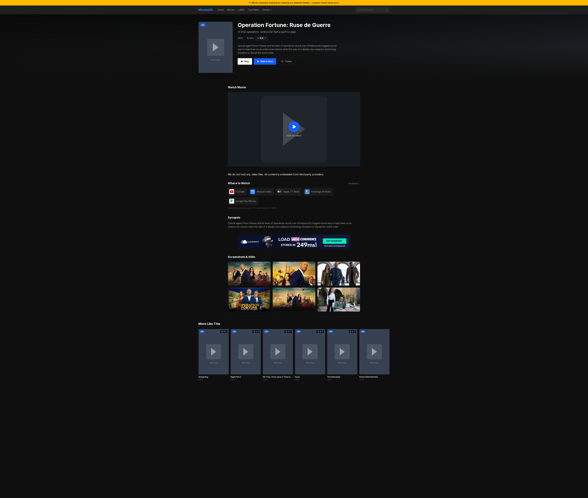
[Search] (387, 10)
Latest (241, 9)
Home (221, 9)
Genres (266, 9)
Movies (231, 9)
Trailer (288, 61)
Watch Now (267, 61)
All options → (354, 183)
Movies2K (205, 10)
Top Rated (253, 9)
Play (246, 61)
